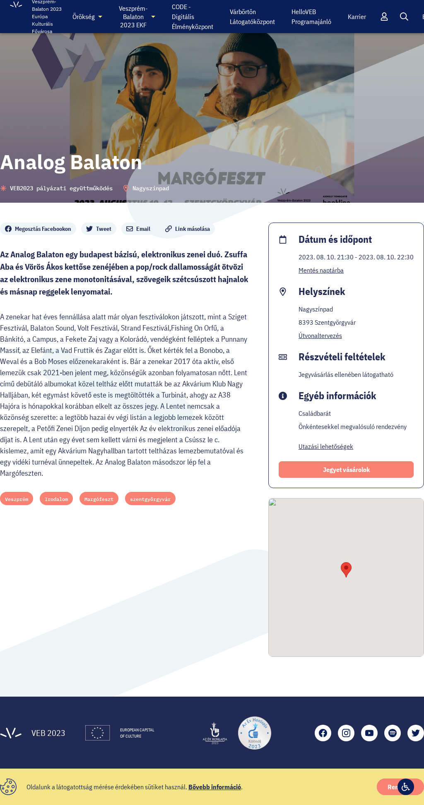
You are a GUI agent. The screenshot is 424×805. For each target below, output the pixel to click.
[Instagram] (346, 733)
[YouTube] (369, 733)
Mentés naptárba (321, 270)
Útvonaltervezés (320, 335)
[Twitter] (415, 733)
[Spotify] (392, 733)
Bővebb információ (214, 787)
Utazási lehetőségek (326, 446)
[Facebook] (323, 733)
